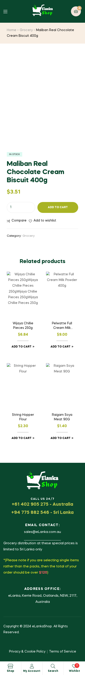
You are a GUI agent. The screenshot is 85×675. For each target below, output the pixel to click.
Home (11, 30)
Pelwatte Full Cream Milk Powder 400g (62, 326)
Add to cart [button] (22, 346)
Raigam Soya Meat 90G (62, 417)
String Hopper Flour (23, 417)
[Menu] (8, 11)
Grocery (26, 30)
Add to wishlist (45, 220)
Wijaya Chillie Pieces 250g (23, 326)
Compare (19, 220)
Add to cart (58, 207)
